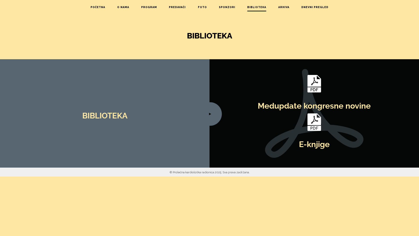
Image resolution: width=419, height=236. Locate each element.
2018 (284, 56)
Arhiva (283, 7)
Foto (202, 7)
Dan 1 (314, 15)
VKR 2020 (284, 43)
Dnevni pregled (314, 7)
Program (149, 7)
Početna (98, 7)
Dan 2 (314, 21)
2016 (284, 68)
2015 (284, 74)
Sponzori (227, 7)
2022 (284, 27)
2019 (284, 50)
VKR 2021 (284, 34)
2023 (284, 21)
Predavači (177, 7)
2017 (284, 62)
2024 (284, 15)
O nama (123, 7)
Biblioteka (256, 7)
